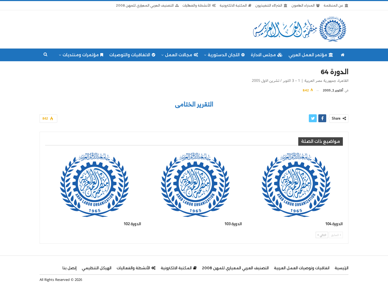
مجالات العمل (178, 54)
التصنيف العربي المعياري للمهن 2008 (145, 5)
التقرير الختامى (194, 104)
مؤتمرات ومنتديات (81, 54)
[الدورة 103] (194, 184)
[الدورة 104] (295, 184)
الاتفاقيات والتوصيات (129, 54)
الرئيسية (341, 268)
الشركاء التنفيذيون (268, 5)
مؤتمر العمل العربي (307, 54)
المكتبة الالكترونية (233, 5)
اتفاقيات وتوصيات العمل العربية (301, 268)
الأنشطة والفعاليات (196, 5)
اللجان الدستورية (224, 54)
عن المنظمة (333, 5)
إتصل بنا (70, 268)
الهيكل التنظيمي (96, 268)
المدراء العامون (303, 5)
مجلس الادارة (263, 54)
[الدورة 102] (93, 184)
